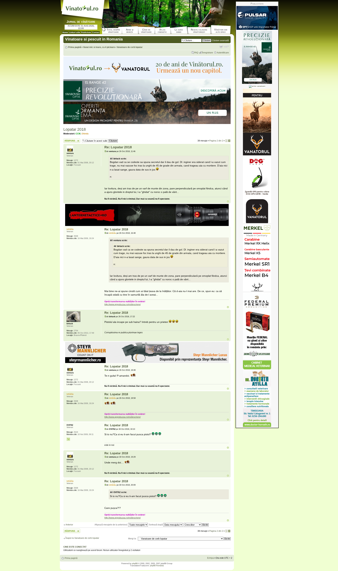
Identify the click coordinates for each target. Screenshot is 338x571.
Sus (228, 201)
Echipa (210, 558)
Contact (95, 32)
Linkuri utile (74, 32)
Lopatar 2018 (74, 129)
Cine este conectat (74, 547)
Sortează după (156, 524)
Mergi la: (132, 538)
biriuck (112, 316)
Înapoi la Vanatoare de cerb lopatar (82, 538)
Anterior (69, 524)
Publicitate (86, 32)
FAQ (196, 52)
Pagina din (216, 140)
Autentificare (223, 52)
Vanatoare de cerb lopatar (130, 47)
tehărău (112, 233)
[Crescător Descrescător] (196, 524)
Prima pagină (74, 47)
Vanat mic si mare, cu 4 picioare (99, 47)
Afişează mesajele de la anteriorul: (111, 524)
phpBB (135, 563)
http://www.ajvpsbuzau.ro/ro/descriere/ (122, 304)
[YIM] (68, 439)
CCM (78, 133)
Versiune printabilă (221, 46)
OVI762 (112, 429)
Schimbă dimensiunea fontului (226, 46)
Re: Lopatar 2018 (118, 147)
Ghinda (85, 133)
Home (65, 32)
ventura (112, 151)
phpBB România (157, 565)
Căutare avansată (220, 40)
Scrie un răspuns (71, 139)
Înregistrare (207, 52)
